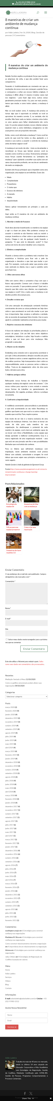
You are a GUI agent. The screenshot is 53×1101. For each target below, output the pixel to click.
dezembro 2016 (11, 851)
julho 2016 (9, 869)
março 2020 (10, 707)
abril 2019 (9, 748)
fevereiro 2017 (11, 843)
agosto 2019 (10, 733)
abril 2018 (9, 792)
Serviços (8, 977)
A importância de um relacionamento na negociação (27, 947)
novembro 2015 (11, 898)
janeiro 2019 (10, 759)
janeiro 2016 (10, 891)
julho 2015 (9, 913)
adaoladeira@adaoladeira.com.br (23, 999)
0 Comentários (19, 35)
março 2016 (10, 884)
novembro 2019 (11, 722)
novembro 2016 (11, 854)
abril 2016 (9, 880)
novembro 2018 (11, 766)
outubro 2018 (10, 770)
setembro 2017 (11, 817)
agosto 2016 (10, 865)
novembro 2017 (11, 810)
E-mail (8, 619)
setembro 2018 (11, 773)
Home (7, 970)
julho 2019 (9, 736)
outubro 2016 (10, 858)
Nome (8, 608)
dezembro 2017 (11, 806)
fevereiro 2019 (11, 755)
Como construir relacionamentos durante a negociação (25, 944)
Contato (8, 988)
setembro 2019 (11, 729)
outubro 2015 (10, 902)
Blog (33, 32)
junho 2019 (9, 740)
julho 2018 (9, 781)
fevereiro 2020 (11, 711)
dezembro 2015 (11, 895)
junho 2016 (9, 873)
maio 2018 (9, 788)
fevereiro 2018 (11, 799)
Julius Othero (10, 957)
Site (6, 629)
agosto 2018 (10, 777)
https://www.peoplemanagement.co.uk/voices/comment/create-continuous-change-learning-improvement (26, 472)
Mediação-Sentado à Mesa (15, 679)
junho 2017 (9, 828)
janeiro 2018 (10, 803)
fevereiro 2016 (11, 887)
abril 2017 (9, 836)
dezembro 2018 (11, 762)
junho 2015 (9, 917)
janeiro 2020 (10, 715)
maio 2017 (9, 832)
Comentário (10, 581)
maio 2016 (9, 876)
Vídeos (8, 981)
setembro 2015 (11, 906)
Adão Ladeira (13, 32)
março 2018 (10, 795)
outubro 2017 (10, 814)
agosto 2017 (10, 821)
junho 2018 (9, 784)
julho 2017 (9, 825)
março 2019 (10, 751)
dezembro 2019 (11, 718)
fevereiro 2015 (11, 920)
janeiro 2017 (10, 847)
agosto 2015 (10, 909)
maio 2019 (9, 744)
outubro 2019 (10, 726)
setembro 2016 (11, 862)
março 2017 (10, 839)
